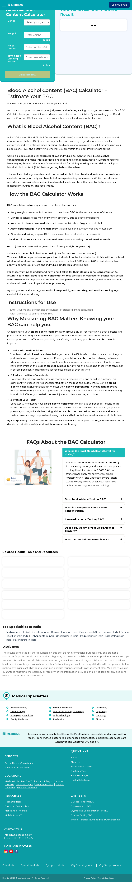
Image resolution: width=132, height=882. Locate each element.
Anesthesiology (18, 707)
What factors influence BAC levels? (87, 539)
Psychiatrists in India (24, 639)
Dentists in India (40, 632)
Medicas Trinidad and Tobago (36, 781)
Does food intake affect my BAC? (86, 499)
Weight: (12, 33)
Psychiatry (101, 711)
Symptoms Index (56, 865)
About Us (75, 762)
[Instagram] (6, 852)
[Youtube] (11, 852)
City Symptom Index (111, 865)
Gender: (12, 20)
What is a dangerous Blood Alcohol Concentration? (86, 509)
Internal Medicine (62, 707)
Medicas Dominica (27, 787)
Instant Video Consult (82, 766)
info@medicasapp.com (18, 834)
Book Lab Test (78, 771)
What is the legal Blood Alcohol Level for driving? (90, 453)
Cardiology (101, 707)
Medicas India (12, 781)
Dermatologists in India (64, 632)
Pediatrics (58, 719)
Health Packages (80, 775)
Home (74, 757)
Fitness (100, 719)
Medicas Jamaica (44, 784)
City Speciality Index (82, 865)
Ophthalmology (61, 715)
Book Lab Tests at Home (17, 767)
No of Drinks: (12, 47)
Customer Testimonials (16, 806)
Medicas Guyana (24, 784)
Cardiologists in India (17, 632)
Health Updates (13, 801)
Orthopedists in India (42, 636)
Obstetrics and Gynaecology (68, 711)
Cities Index (8, 865)
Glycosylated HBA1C (81, 806)
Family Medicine (19, 719)
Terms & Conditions (106, 878)
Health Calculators (80, 780)
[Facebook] (16, 852)
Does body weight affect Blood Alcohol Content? (89, 529)
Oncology (101, 715)
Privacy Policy (90, 878)
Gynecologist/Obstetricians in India (98, 632)
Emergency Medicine (21, 715)
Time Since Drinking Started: (14, 58)
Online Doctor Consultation (19, 763)
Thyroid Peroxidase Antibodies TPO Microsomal (95, 819)
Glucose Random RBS (82, 801)
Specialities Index (30, 865)
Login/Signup (119, 4)
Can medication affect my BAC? (84, 519)
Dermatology (17, 711)
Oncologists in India (67, 636)
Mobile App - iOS (14, 815)
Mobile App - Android (16, 810)
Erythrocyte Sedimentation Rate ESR (90, 810)
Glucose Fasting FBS (81, 815)
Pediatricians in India (91, 636)
